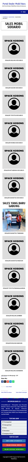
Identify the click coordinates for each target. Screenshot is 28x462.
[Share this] (2, 381)
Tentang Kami (7, 422)
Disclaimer (7, 430)
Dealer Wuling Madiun (14, 343)
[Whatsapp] (13, 381)
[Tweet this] (5, 381)
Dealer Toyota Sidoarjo (14, 115)
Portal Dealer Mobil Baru (14, 4)
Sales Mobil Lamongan (21, 391)
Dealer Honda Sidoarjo (14, 143)
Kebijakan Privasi (8, 433)
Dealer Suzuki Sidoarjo (14, 88)
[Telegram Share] (10, 381)
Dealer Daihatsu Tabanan (14, 233)
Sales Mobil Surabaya (6, 391)
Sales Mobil (9, 386)
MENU (24, 12)
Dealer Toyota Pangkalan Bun (14, 288)
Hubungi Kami (7, 425)
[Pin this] (8, 381)
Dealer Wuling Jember (14, 315)
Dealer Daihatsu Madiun (14, 261)
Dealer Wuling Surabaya (14, 370)
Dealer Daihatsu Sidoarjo (14, 198)
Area (5, 427)
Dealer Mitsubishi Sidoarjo (14, 170)
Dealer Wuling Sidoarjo (14, 60)
